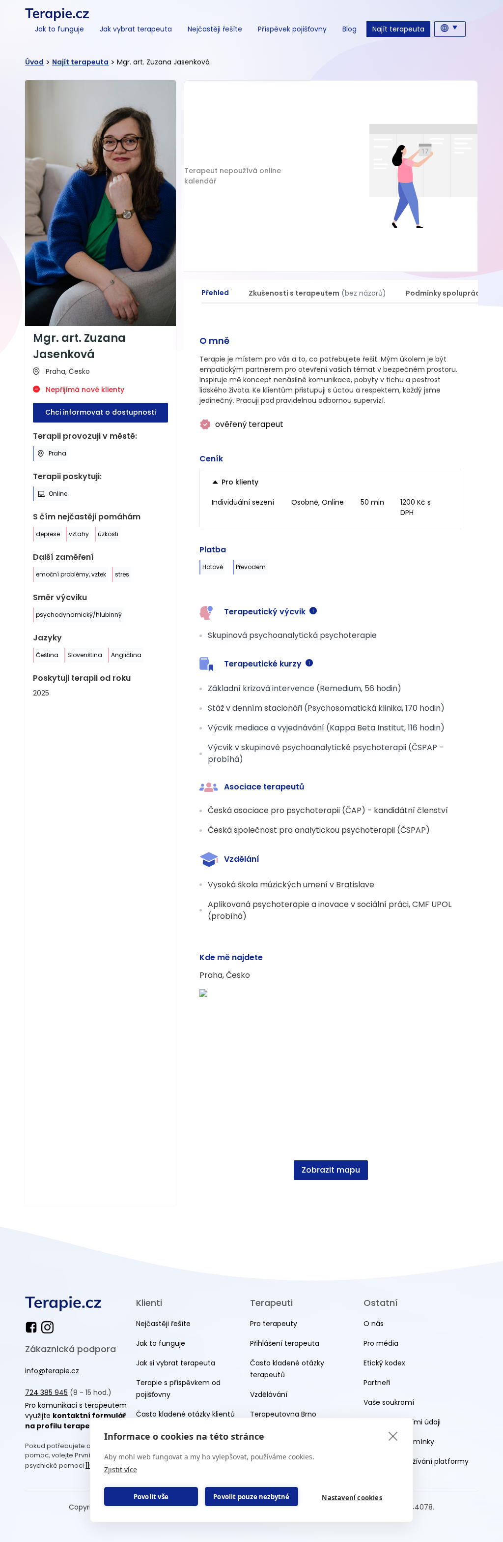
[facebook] (33, 1327)
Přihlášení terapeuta (284, 1343)
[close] (393, 1436)
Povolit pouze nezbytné (251, 1496)
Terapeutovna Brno (283, 1414)
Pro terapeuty (273, 1324)
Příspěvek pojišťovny (292, 29)
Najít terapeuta (398, 29)
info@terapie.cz (52, 1371)
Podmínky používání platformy (416, 1461)
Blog (349, 29)
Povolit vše (151, 1496)
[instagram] (47, 1327)
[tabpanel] (330, 762)
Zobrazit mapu (331, 1170)
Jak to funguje (59, 29)
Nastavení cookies (352, 1497)
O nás (373, 1324)
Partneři (376, 1383)
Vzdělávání (268, 1394)
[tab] (215, 293)
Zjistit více (120, 1469)
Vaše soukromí (388, 1402)
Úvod (34, 62)
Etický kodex (384, 1363)
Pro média (380, 1343)
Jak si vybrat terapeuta (175, 1363)
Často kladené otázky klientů (185, 1414)
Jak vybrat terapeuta (136, 29)
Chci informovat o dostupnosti (100, 412)
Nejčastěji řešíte (215, 29)
